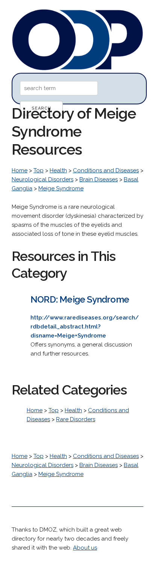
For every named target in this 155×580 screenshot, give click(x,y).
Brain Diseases (98, 179)
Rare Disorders (75, 419)
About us (85, 547)
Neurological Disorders (42, 179)
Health (58, 170)
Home (19, 170)
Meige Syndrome (61, 188)
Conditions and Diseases (106, 170)
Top (38, 170)
